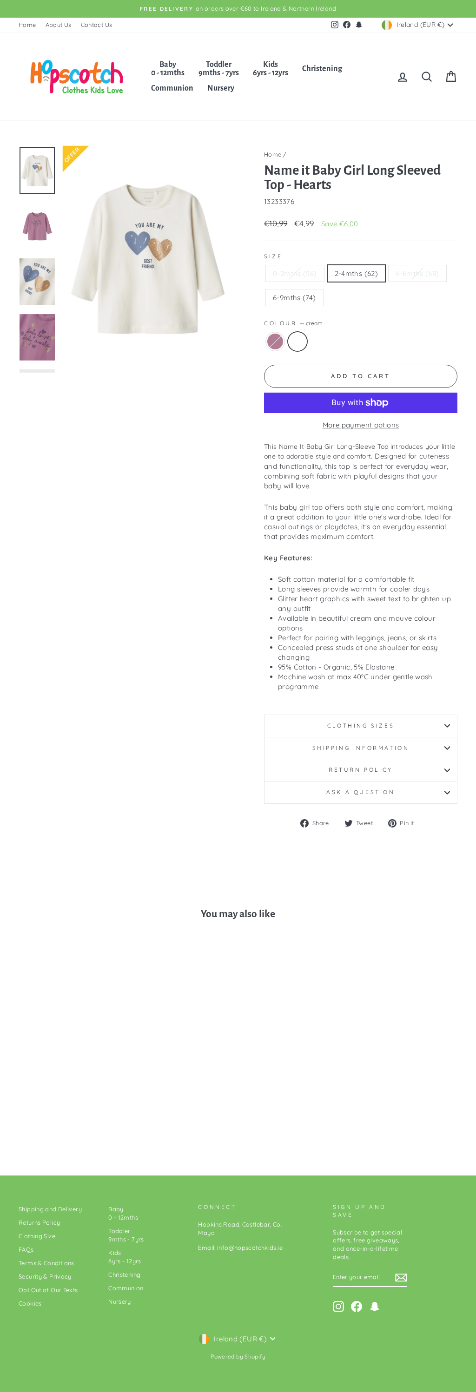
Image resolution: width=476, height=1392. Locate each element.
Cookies (30, 1303)
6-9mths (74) (294, 297)
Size (273, 256)
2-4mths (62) (356, 273)
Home (27, 24)
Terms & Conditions (46, 1263)
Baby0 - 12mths (168, 68)
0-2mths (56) (295, 273)
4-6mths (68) (417, 273)
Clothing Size (37, 1236)
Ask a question (360, 791)
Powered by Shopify (238, 1356)
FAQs (26, 1249)
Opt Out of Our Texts (48, 1290)
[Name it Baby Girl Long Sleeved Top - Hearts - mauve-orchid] (63, 1120)
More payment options (361, 424)
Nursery (220, 88)
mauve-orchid (275, 341)
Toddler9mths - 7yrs (218, 68)
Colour (293, 323)
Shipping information (361, 747)
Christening (322, 69)
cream (297, 341)
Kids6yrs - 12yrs (270, 68)
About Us (59, 24)
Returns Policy (39, 1222)
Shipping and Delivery (50, 1209)
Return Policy (361, 769)
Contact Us (96, 24)
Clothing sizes (360, 725)
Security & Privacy (45, 1276)
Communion (172, 88)
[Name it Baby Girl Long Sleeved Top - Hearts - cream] (76, 1120)
